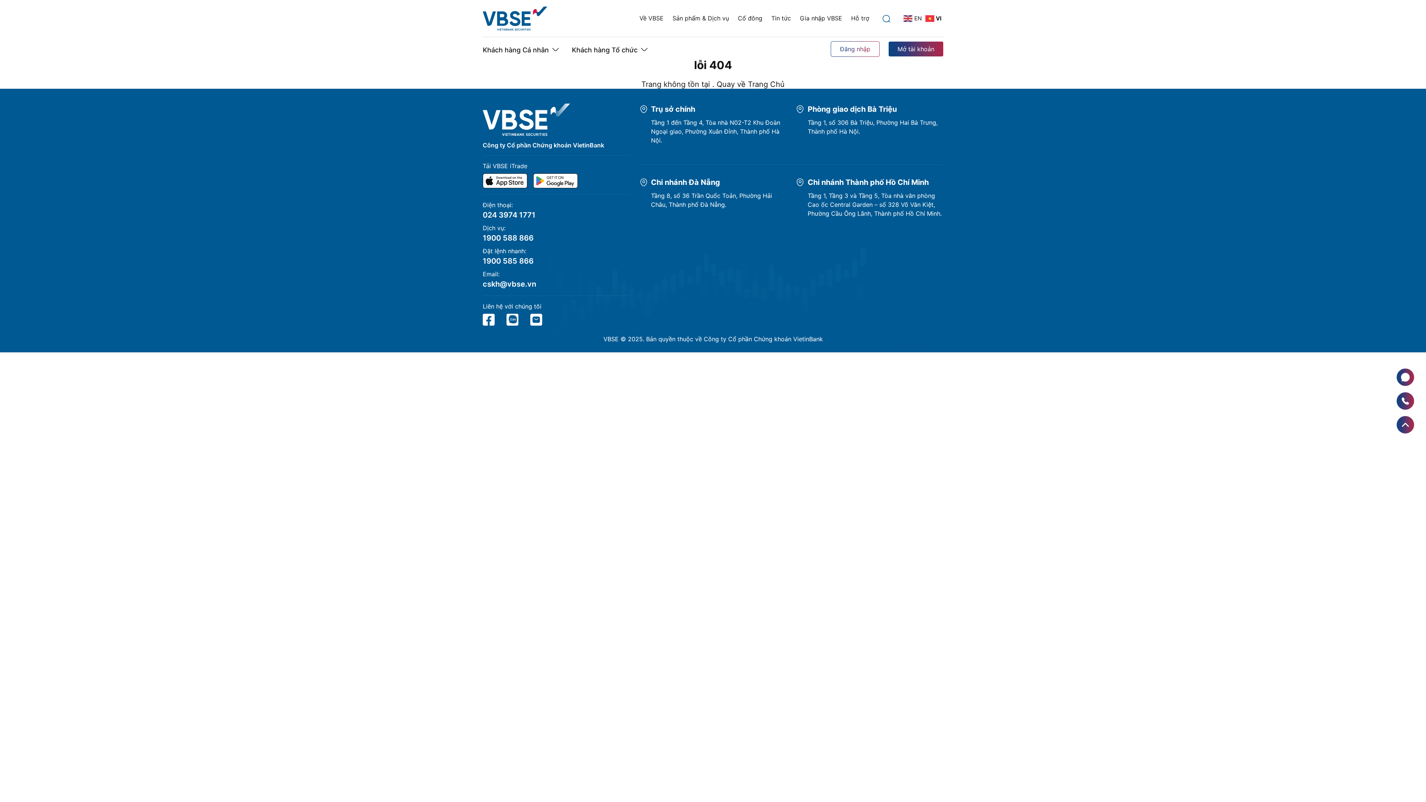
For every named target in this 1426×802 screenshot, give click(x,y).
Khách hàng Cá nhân (516, 50)
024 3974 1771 (509, 215)
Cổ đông (750, 18)
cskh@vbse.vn (509, 284)
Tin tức (781, 18)
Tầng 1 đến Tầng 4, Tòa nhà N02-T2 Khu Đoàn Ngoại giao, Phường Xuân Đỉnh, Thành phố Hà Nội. (715, 131)
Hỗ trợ (860, 18)
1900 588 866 (508, 238)
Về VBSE (651, 18)
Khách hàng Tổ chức (605, 50)
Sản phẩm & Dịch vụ (701, 18)
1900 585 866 (508, 261)
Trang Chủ (766, 84)
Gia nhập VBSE (821, 18)
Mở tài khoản (916, 49)
